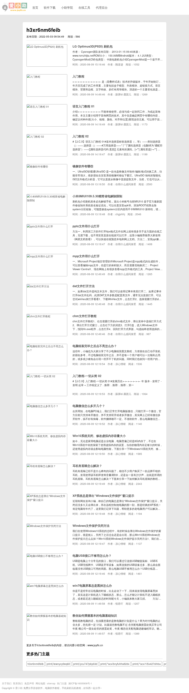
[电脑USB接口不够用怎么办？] (47, 575)
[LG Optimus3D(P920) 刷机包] (47, 65)
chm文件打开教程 (85, 316)
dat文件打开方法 (84, 286)
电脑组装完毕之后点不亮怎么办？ (95, 346)
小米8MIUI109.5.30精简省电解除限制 (97, 196)
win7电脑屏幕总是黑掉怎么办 (92, 585)
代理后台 (102, 7)
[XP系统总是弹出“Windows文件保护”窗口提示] (47, 515)
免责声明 (29, 683)
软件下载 (50, 7)
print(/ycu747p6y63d (85, 664)
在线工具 (84, 7)
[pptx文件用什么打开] (47, 245)
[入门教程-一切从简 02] (47, 395)
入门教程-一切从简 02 (87, 376)
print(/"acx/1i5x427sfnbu (147, 664)
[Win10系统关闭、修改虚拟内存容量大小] (47, 455)
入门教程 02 (81, 136)
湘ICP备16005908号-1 (80, 683)
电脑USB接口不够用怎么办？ (92, 555)
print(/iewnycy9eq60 (58, 664)
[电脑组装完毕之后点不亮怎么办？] (47, 365)
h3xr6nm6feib (45, 645)
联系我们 (18, 683)
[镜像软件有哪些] (47, 185)
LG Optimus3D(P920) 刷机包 (93, 46)
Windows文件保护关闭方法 (91, 525)
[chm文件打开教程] (47, 335)
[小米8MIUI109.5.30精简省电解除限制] (47, 215)
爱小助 (19, 688)
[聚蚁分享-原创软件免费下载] (15, 7)
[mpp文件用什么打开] (47, 275)
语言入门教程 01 (83, 106)
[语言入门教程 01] (47, 125)
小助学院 (67, 7)
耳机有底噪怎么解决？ (87, 466)
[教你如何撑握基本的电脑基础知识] (47, 634)
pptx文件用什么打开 (86, 226)
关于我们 (6, 683)
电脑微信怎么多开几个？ (89, 406)
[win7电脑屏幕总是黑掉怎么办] (47, 604)
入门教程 (78, 76)
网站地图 (40, 683)
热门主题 (62, 683)
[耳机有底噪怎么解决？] (47, 485)
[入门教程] (47, 95)
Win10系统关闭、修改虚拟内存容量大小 (99, 436)
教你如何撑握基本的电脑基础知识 (95, 615)
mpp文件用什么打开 (86, 256)
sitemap (51, 683)
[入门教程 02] (47, 155)
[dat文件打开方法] (47, 305)
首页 (35, 7)
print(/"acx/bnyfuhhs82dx (114, 664)
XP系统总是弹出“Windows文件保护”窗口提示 (103, 495)
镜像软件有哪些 (83, 166)
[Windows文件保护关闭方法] (47, 545)
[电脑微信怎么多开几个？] (47, 425)
